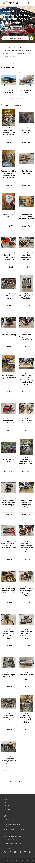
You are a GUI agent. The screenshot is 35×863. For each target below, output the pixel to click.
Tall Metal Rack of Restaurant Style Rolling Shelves (8, 132)
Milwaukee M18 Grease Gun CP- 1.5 (9, 422)
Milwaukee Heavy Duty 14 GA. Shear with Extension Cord (8, 590)
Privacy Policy (9, 819)
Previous (13, 782)
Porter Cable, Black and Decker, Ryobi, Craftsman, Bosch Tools (26, 591)
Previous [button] (4, 85)
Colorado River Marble (26, 131)
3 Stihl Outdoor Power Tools (26, 172)
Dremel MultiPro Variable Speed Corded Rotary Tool (8, 717)
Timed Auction (10, 8)
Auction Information (27, 63)
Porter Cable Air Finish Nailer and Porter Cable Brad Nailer (26, 635)
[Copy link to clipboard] (9, 47)
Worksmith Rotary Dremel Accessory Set (26, 677)
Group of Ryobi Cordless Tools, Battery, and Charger (26, 503)
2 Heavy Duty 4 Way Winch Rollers (26, 297)
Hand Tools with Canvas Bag (26, 422)
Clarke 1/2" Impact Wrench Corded (8, 676)
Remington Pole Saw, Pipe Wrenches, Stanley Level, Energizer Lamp (26, 379)
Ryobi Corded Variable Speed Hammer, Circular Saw (9, 635)
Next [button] (31, 85)
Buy (5, 803)
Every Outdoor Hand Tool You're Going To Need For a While (26, 216)
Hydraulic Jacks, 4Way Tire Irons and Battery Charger (26, 337)
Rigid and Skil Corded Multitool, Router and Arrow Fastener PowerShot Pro (26, 547)
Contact (7, 816)
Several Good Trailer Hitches (8, 297)
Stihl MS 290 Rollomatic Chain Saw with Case (9, 257)
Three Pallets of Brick (8, 460)
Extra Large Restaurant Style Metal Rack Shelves (26, 461)
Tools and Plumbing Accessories (9, 336)
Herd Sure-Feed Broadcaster (8, 215)
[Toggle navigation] (32, 3)
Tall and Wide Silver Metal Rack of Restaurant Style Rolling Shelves (8, 174)
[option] (8, 82)
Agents (6, 806)
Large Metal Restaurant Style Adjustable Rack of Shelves (26, 718)
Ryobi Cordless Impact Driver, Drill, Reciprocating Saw (9, 502)
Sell (5, 799)
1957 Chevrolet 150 (26, 91)
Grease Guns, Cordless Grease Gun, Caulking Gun (26, 257)
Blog (5, 813)
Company (7, 809)
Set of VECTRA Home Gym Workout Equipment (8, 760)
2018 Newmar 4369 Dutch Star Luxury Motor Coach (9, 91)
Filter (7, 105)
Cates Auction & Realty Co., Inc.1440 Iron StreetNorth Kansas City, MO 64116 (16, 826)
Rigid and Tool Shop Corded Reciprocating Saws (8, 545)
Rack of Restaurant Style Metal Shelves (9, 376)
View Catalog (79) (15, 38)
